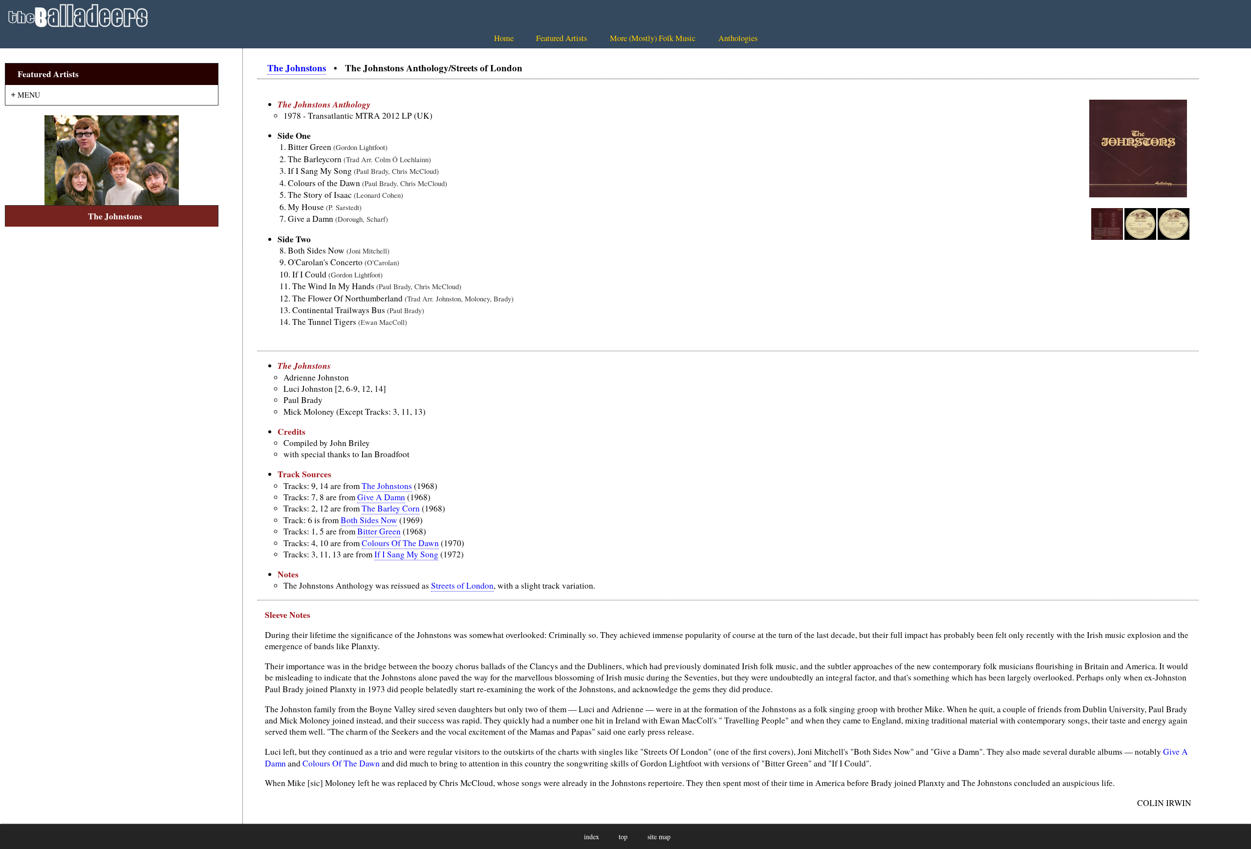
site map (658, 836)
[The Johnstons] (111, 160)
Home (504, 38)
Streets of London (462, 585)
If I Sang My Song (406, 554)
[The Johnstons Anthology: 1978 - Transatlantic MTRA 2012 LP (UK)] (1107, 237)
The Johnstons (296, 67)
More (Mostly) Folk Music (652, 38)
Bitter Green (379, 531)
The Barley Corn (391, 508)
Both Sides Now (369, 520)
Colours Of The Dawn (400, 543)
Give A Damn (381, 497)
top (623, 836)
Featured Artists (561, 38)
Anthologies (737, 38)
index (591, 836)
